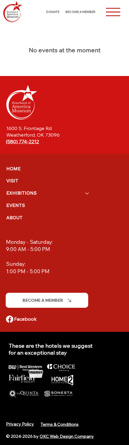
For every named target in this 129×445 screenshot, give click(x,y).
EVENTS (15, 205)
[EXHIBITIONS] (87, 193)
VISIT (12, 180)
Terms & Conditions (59, 424)
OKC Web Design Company (67, 436)
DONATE (52, 12)
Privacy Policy (20, 424)
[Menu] (113, 12)
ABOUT (14, 217)
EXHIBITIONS (21, 193)
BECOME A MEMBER (80, 12)
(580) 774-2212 (22, 141)
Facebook (25, 319)
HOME (13, 168)
